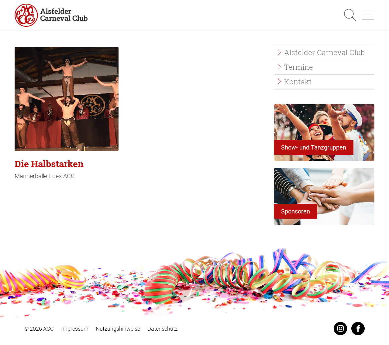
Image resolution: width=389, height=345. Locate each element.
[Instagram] (340, 328)
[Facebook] (358, 328)
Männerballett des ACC (49, 169)
